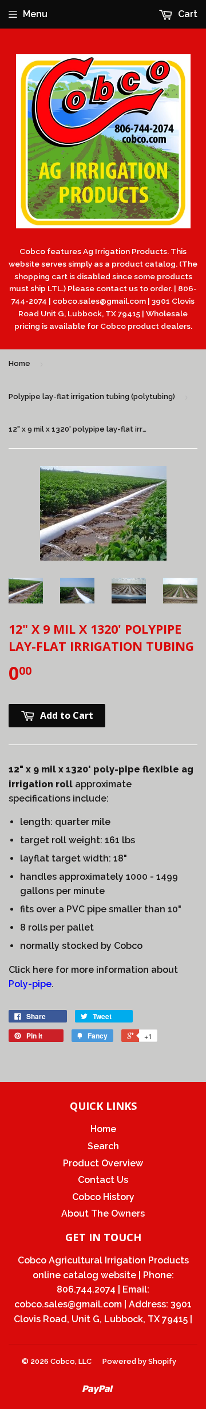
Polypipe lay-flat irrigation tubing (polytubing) (92, 396)
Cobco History (103, 1196)
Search (103, 1146)
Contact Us (103, 1179)
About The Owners (103, 1213)
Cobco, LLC (71, 1361)
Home (19, 363)
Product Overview (103, 1163)
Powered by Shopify (139, 1361)
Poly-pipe (30, 984)
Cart (186, 14)
